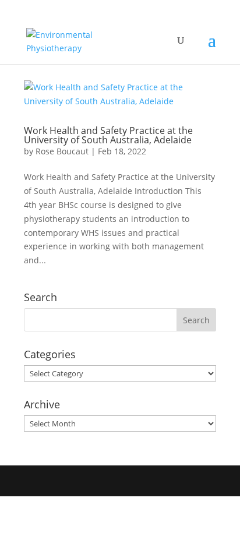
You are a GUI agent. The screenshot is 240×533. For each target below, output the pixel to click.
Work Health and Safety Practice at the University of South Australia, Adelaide (108, 135)
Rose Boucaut (62, 151)
